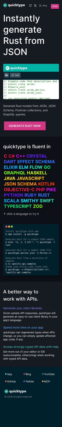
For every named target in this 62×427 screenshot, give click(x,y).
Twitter (30, 381)
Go (47, 167)
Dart (10, 161)
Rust (44, 195)
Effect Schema (36, 161)
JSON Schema (20, 184)
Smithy (29, 200)
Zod (38, 206)
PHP (40, 189)
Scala (11, 200)
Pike (51, 189)
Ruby (30, 195)
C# (11, 156)
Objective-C (19, 189)
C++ (20, 156)
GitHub (11, 381)
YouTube (49, 374)
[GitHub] (30, 5)
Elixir (11, 167)
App (9, 374)
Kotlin (46, 184)
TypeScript (18, 206)
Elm (23, 167)
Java (9, 178)
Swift (47, 200)
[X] (35, 5)
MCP (47, 381)
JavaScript (31, 178)
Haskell (37, 172)
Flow (36, 167)
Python (13, 195)
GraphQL (15, 172)
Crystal (37, 156)
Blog (45, 5)
